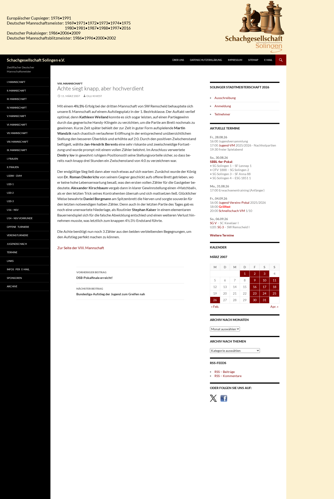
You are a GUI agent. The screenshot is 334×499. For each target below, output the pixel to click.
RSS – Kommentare (228, 376)
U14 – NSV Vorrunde (19, 218)
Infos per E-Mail (18, 269)
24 (264, 293)
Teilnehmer (222, 114)
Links (10, 260)
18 (274, 287)
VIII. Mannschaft (69, 83)
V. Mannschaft (16, 115)
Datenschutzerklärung (206, 59)
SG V (213, 223)
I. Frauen (12, 158)
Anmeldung (222, 106)
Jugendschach (17, 243)
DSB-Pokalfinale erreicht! (94, 275)
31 (264, 300)
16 (255, 287)
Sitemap (253, 59)
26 (215, 300)
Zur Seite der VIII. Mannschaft (80, 248)
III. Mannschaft (17, 98)
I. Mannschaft (16, 81)
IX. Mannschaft (17, 150)
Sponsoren (14, 277)
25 (274, 293)
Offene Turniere (18, 226)
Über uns (178, 59)
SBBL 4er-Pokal (221, 162)
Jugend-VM (227, 145)
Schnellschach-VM (232, 211)
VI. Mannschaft (17, 124)
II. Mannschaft (16, 90)
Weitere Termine (222, 235)
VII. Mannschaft (17, 133)
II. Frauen (13, 167)
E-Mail (268, 59)
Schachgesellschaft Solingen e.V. (36, 59)
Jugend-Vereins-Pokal (234, 202)
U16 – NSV (12, 209)
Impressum (235, 59)
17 (264, 287)
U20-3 (10, 201)
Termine (12, 252)
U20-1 (10, 184)
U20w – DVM (14, 175)
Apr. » (274, 306)
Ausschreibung (225, 98)
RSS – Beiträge (224, 372)
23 (255, 293)
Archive (12, 286)
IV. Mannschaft (17, 107)
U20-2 (10, 192)
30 (255, 300)
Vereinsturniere (17, 235)
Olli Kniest (94, 96)
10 (264, 280)
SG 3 (220, 227)
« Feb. (215, 306)
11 (274, 280)
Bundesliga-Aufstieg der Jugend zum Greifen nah (110, 291)
